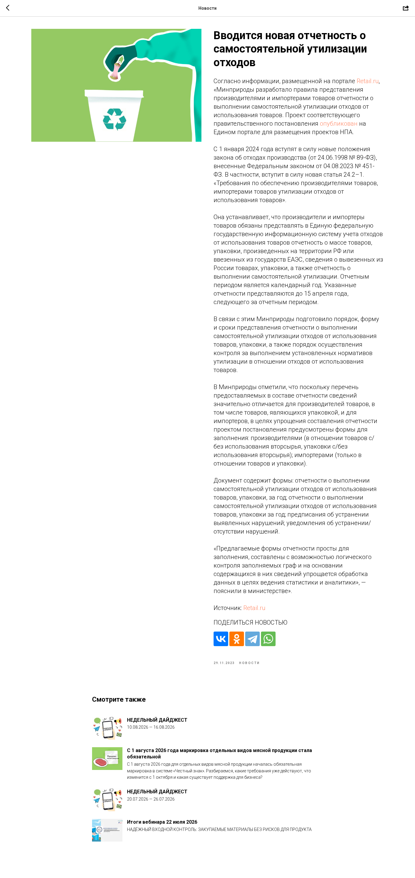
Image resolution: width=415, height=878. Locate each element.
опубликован (339, 123)
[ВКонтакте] (221, 639)
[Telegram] (252, 639)
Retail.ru (368, 81)
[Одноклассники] (236, 639)
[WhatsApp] (268, 639)
